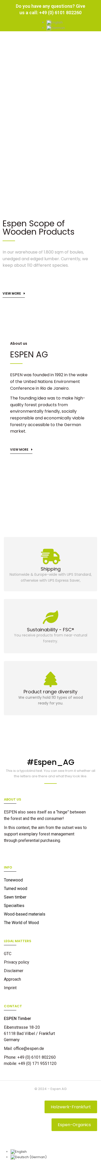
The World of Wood (21, 922)
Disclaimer (13, 970)
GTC (7, 953)
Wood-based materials (24, 914)
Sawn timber (15, 897)
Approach (12, 979)
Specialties (14, 905)
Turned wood (15, 888)
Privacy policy (16, 962)
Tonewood (13, 880)
